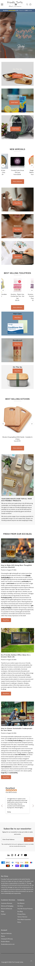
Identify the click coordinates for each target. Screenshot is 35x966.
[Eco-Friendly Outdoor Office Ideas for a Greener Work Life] (17, 640)
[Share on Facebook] (15, 855)
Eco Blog (19, 911)
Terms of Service (22, 917)
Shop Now (17, 203)
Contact (3, 914)
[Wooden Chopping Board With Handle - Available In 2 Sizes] (17, 419)
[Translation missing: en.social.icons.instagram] (12, 855)
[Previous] (3, 165)
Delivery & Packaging (7, 906)
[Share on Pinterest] (21, 855)
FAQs (2, 911)
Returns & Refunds (6, 908)
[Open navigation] (2, 4)
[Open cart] (30, 4)
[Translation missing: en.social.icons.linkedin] (8, 855)
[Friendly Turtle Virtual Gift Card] (17, 161)
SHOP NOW (17, 76)
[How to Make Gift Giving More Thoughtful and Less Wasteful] (17, 550)
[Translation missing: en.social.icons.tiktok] (18, 855)
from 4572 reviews (11, 792)
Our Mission (20, 903)
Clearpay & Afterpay (7, 939)
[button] (2, 806)
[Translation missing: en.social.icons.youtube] (25, 855)
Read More (6, 620)
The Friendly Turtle (17, 962)
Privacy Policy (21, 914)
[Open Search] (27, 4)
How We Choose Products (25, 908)
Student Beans (5, 941)
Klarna (3, 936)
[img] (18, 790)
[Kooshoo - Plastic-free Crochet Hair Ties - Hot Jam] (17, 285)
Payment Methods (6, 933)
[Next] (32, 165)
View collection (17, 181)
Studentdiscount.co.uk (7, 944)
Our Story (20, 906)
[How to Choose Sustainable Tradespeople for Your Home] (17, 713)
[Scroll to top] (31, 961)
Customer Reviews (6, 903)
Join (29, 839)
